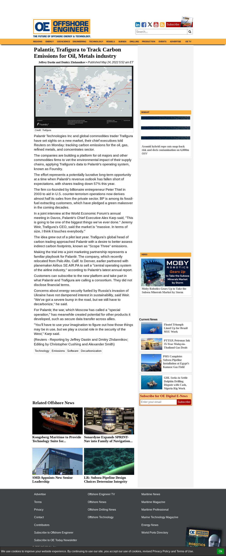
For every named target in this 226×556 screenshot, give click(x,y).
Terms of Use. (185, 551)
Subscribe (173, 24)
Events (162, 41)
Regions (37, 41)
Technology (96, 41)
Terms (38, 502)
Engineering (79, 41)
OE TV (188, 41)
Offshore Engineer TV (101, 494)
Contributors (41, 524)
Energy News (149, 524)
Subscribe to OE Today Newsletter (55, 540)
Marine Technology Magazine (159, 517)
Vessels (110, 41)
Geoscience (63, 41)
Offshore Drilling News (102, 509)
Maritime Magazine (153, 502)
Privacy (38, 509)
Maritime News (150, 494)
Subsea (122, 41)
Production (148, 41)
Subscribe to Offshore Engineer (53, 532)
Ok (220, 551)
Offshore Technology (101, 517)
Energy (50, 41)
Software (72, 350)
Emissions (58, 350)
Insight (145, 112)
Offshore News (97, 502)
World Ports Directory (154, 532)
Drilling (134, 41)
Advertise (175, 41)
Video (144, 254)
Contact (39, 517)
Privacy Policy (161, 551)
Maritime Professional (155, 509)
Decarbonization (91, 350)
